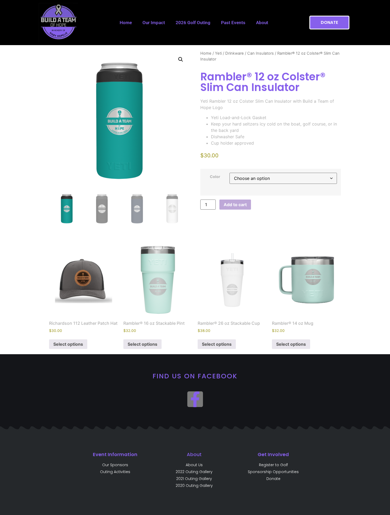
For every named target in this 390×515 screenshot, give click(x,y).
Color (215, 177)
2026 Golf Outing (193, 22)
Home (126, 22)
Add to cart (235, 204)
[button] (180, 59)
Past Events (233, 22)
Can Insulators (260, 53)
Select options (68, 344)
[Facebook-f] (195, 399)
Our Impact (153, 22)
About (262, 22)
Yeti (218, 53)
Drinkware (234, 53)
